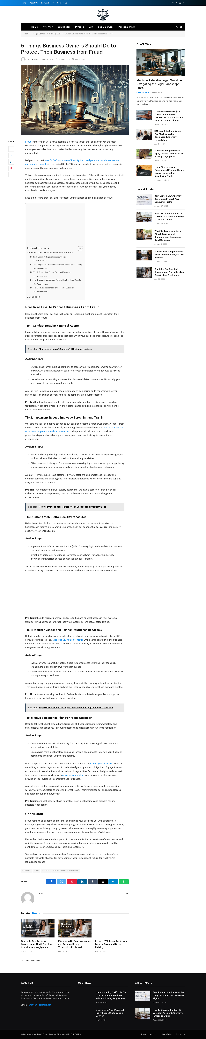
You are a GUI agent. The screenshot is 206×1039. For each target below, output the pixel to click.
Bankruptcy (64, 26)
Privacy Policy (47, 3)
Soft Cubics (76, 1034)
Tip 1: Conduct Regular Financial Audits (49, 257)
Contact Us (62, 3)
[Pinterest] (11, 168)
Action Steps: (41, 261)
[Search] (181, 27)
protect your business (101, 763)
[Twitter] (11, 155)
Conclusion (34, 297)
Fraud (28, 141)
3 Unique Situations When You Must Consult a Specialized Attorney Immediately (167, 135)
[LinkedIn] (11, 162)
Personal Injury (126, 26)
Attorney (48, 26)
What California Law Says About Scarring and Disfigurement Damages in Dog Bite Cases (168, 235)
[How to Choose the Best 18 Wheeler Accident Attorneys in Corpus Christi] (144, 217)
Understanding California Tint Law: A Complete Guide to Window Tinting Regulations (111, 995)
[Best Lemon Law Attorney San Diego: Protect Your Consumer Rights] (144, 199)
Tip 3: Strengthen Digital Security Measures (51, 272)
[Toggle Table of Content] (79, 248)
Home (23, 3)
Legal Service (106, 26)
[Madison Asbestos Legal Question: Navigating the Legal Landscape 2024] (160, 62)
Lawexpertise (34, 1034)
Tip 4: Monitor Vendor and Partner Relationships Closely (57, 280)
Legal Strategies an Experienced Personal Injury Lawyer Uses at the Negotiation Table (169, 171)
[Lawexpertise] (103, 14)
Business (26, 871)
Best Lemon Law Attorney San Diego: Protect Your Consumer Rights (167, 198)
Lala (31, 59)
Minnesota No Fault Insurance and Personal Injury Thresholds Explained (74, 944)
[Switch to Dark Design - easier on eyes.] (176, 27)
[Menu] (25, 27)
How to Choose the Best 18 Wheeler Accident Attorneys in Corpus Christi (169, 216)
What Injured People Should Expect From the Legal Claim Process (169, 254)
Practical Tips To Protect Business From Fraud (50, 252)
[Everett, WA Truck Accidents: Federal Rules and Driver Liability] (112, 928)
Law (91, 26)
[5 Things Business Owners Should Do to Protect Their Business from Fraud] (75, 100)
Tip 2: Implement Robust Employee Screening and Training (57, 265)
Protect (45, 871)
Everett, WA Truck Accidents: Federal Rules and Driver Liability (111, 944)
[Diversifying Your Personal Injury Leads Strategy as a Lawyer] (85, 1013)
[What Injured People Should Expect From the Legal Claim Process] (144, 255)
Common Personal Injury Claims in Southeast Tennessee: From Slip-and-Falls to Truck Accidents (168, 116)
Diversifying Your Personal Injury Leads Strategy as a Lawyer (110, 1013)
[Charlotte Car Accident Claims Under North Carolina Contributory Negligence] (38, 928)
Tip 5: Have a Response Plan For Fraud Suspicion (53, 288)
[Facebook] (11, 149)
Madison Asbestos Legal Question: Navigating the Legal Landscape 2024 (159, 84)
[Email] (11, 174)
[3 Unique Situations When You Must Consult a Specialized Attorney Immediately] (144, 134)
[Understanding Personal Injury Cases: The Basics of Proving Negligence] (144, 154)
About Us (34, 3)
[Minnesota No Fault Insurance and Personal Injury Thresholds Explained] (75, 928)
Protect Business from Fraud (65, 871)
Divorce (79, 26)
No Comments (64, 59)
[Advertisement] (54, 225)
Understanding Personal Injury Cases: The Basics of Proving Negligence (168, 153)
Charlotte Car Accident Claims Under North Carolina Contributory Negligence (36, 944)
